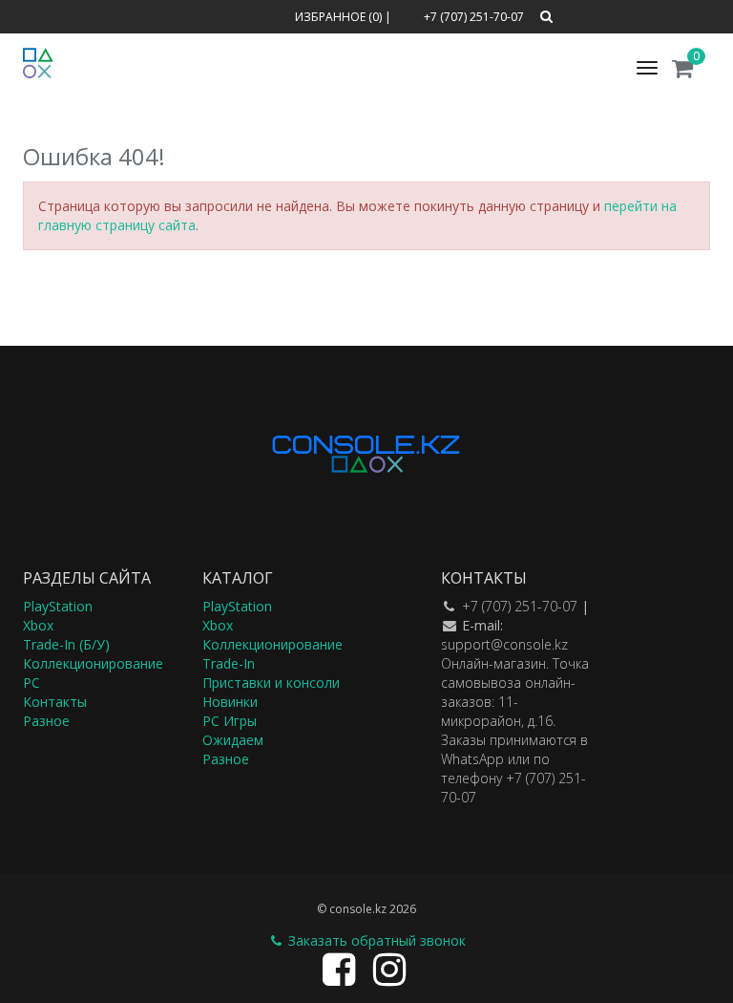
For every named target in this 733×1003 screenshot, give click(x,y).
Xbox (38, 625)
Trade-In (228, 663)
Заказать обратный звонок (375, 940)
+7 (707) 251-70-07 (519, 606)
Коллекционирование (93, 663)
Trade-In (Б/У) (66, 644)
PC (31, 682)
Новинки (230, 702)
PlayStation (58, 606)
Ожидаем (232, 740)
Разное (46, 721)
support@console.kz (504, 644)
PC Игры (229, 721)
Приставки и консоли (271, 682)
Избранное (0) (338, 17)
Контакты (55, 702)
